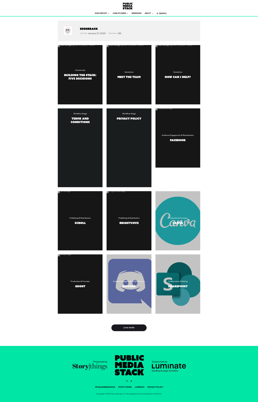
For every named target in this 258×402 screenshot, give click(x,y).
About (148, 13)
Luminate (139, 387)
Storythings (125, 387)
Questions (129, 72)
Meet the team (129, 76)
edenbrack (89, 28)
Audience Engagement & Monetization (178, 135)
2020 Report (101, 13)
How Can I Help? (178, 76)
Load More (129, 328)
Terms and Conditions (80, 120)
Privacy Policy (129, 118)
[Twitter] (131, 381)
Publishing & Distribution (80, 218)
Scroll (80, 223)
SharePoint (178, 286)
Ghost (80, 286)
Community (80, 70)
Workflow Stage (80, 114)
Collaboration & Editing (178, 281)
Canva (178, 223)
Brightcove (129, 223)
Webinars (136, 13)
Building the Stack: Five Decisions (80, 76)
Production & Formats (177, 218)
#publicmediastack (105, 387)
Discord (129, 286)
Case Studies (119, 13)
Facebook (178, 140)
